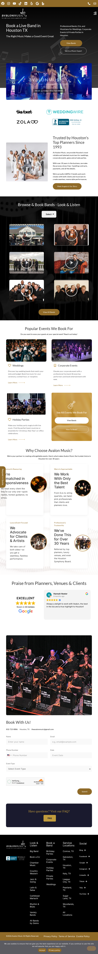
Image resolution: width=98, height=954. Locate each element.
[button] (26, 235)
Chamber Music (34, 863)
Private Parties (49, 877)
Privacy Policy (50, 936)
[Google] (37, 3)
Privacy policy (54, 950)
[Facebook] (2, 3)
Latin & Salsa (33, 888)
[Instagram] (8, 3)
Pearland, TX (67, 888)
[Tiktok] (20, 3)
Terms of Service (67, 936)
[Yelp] (31, 3)
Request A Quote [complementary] (3, 477)
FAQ (50, 818)
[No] (91, 948)
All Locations (67, 913)
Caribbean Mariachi (35, 897)
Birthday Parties (50, 852)
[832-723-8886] (90, 3)
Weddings (51, 884)
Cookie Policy (83, 936)
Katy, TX (67, 873)
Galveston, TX (68, 858)
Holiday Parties (50, 869)
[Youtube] (14, 3)
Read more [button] (50, 616)
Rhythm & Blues (34, 905)
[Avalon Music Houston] (43, 3)
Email (52, 737)
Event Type (10, 764)
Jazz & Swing (33, 880)
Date (52, 750)
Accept (42, 950)
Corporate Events (51, 860)
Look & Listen (34, 844)
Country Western (34, 872)
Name (8, 737)
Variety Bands (33, 913)
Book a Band (50, 844)
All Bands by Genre (34, 921)
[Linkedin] (25, 3)
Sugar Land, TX (67, 897)
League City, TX (66, 880)
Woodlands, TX (68, 905)
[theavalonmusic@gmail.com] (95, 3)
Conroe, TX (68, 851)
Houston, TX (67, 866)
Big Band (34, 851)
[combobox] (9, 755)
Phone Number (12, 750)
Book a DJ (35, 857)
